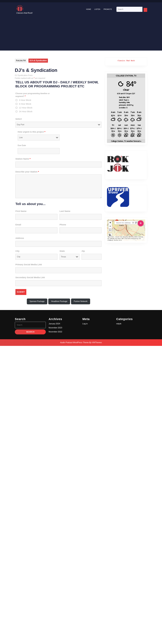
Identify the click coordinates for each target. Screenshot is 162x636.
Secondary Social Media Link (30, 277)
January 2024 (54, 324)
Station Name (22, 159)
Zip (83, 251)
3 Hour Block (25, 100)
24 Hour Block (25, 111)
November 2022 (55, 332)
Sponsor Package (37, 301)
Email (18, 224)
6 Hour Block (25, 104)
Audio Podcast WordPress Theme (74, 342)
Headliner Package (59, 301)
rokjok (118, 324)
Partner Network (80, 301)
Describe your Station (27, 172)
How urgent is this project (31, 132)
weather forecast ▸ (126, 141)
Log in (85, 324)
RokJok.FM (21, 61)
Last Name (65, 211)
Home (88, 9)
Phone (63, 224)
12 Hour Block (25, 108)
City (17, 251)
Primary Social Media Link (28, 264)
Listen (97, 9)
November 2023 (55, 328)
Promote (108, 9)
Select (18, 119)
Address (19, 238)
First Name (20, 211)
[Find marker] (110, 235)
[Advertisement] (81, 34)
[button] (110, 222)
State (62, 251)
